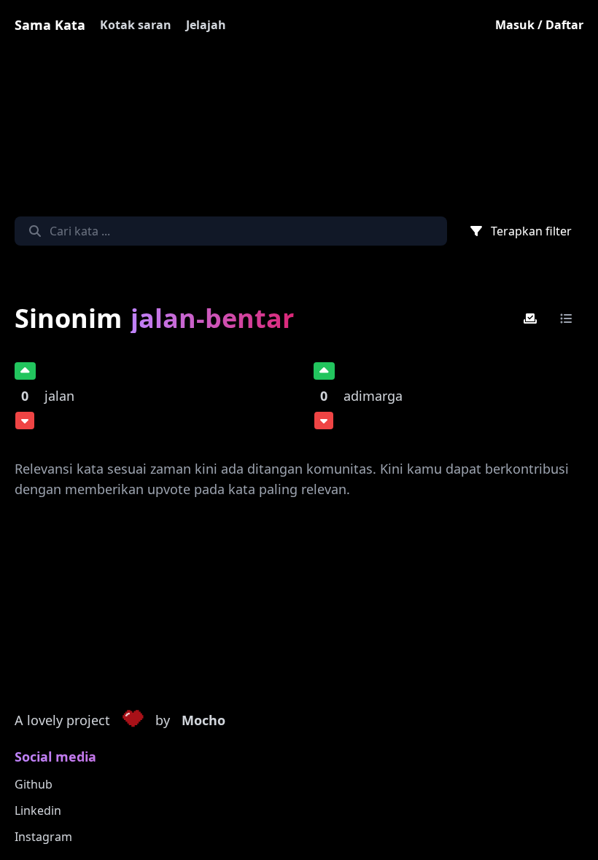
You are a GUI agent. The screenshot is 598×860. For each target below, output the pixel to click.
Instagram (43, 837)
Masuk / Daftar (539, 25)
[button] (132, 720)
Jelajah (206, 25)
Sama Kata (50, 25)
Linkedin (38, 810)
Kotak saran (135, 25)
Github (34, 784)
